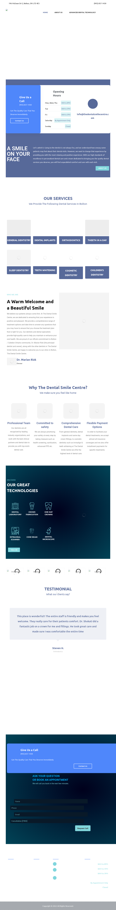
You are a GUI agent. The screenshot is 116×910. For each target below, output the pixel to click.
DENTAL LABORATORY (15, 513)
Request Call (82, 828)
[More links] (105, 12)
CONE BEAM (32, 537)
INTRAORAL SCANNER (15, 538)
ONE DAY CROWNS (49, 513)
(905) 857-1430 (25, 105)
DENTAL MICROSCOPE (48, 538)
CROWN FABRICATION (32, 513)
